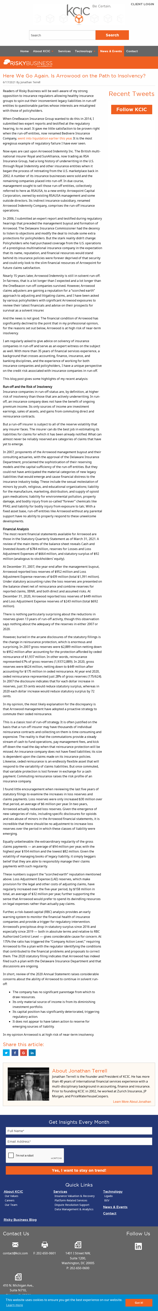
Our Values (11, 1196)
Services (64, 51)
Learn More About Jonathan (132, 1101)
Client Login (142, 4)
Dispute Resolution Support (72, 1205)
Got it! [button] (139, 1302)
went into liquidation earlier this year (45, 138)
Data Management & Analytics (74, 1209)
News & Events (111, 51)
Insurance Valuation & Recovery (75, 1196)
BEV (106, 1200)
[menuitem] (24, 51)
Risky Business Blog (20, 1219)
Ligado (108, 1196)
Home (24, 51)
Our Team (11, 1205)
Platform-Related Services (71, 1200)
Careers (9, 1200)
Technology (83, 51)
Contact (132, 51)
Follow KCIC (131, 109)
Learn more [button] (14, 1305)
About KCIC (41, 51)
